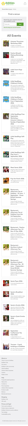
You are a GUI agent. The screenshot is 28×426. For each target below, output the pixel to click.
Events (10, 9)
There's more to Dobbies (7, 360)
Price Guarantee (5, 386)
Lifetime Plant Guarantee (7, 370)
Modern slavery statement (7, 408)
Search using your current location (12, 27)
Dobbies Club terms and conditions (9, 410)
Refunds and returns (6, 394)
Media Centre (4, 374)
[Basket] (25, 3)
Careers (3, 372)
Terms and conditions (6, 406)
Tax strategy (4, 412)
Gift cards (3, 401)
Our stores (4, 364)
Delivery (3, 392)
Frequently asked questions (8, 379)
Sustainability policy (6, 414)
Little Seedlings (5, 368)
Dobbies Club (4, 362)
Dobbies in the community (7, 366)
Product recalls (5, 390)
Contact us (4, 384)
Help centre (4, 381)
